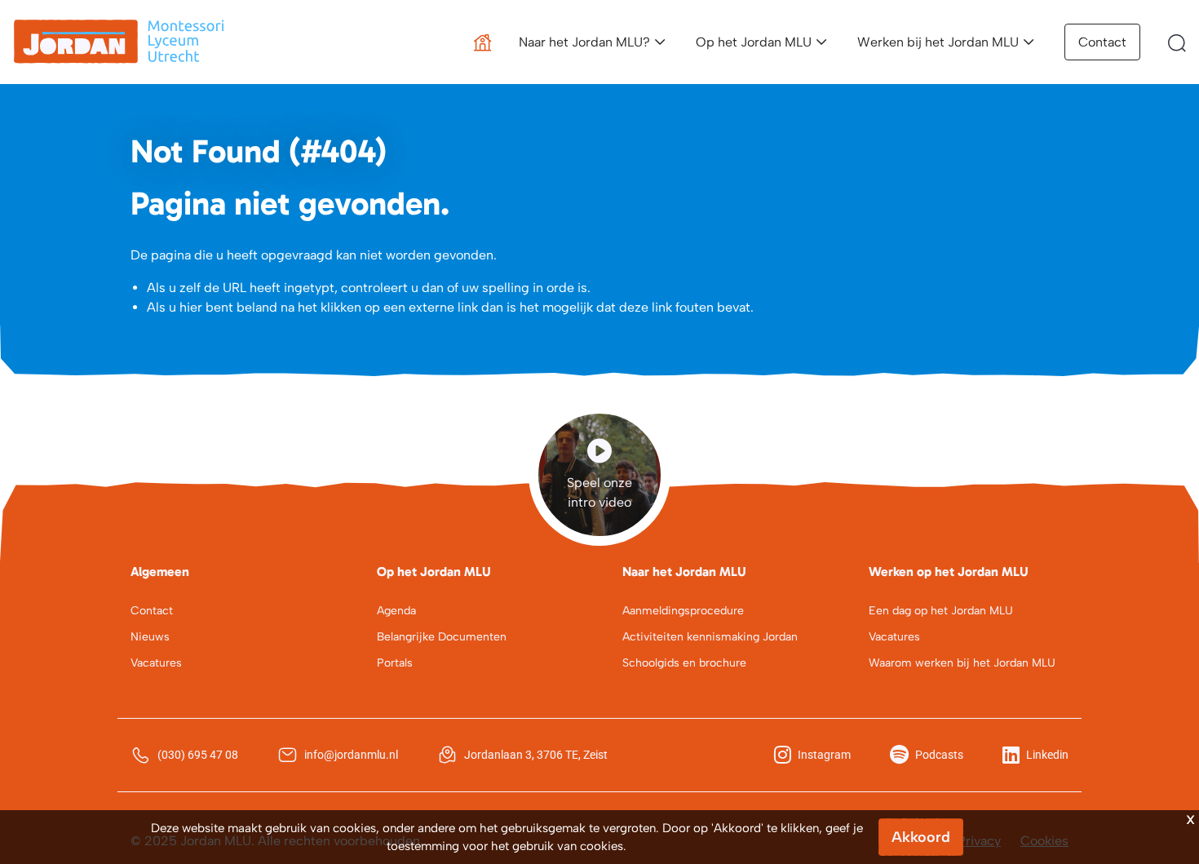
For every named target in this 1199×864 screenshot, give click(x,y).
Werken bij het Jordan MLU (938, 42)
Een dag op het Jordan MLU (941, 611)
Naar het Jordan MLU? (584, 42)
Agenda (396, 611)
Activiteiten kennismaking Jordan (710, 637)
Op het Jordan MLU (754, 42)
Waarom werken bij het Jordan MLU (962, 663)
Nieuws (150, 637)
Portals (395, 663)
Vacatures (156, 663)
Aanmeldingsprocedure (683, 611)
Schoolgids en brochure (684, 663)
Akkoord (921, 837)
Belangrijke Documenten (442, 637)
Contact (1102, 42)
